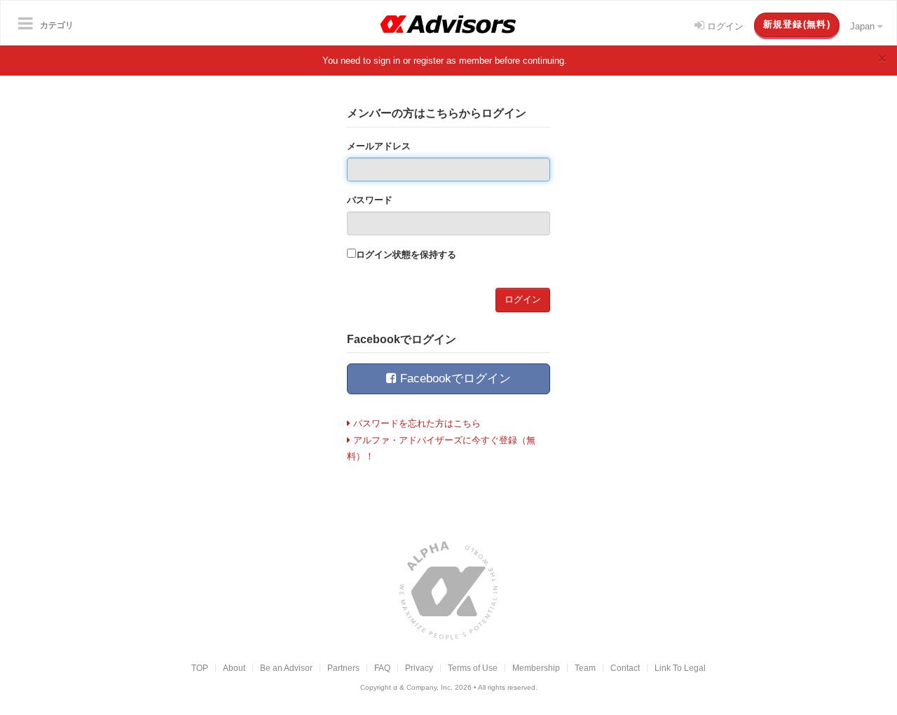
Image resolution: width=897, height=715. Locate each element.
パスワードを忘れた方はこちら (415, 423)
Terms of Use (473, 667)
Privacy (419, 667)
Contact (625, 667)
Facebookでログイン (454, 378)
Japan (863, 26)
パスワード (369, 200)
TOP (199, 667)
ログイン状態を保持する (406, 254)
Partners (343, 667)
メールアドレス (379, 146)
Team (585, 667)
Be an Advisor (286, 667)
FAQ (382, 667)
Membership (536, 667)
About (234, 667)
